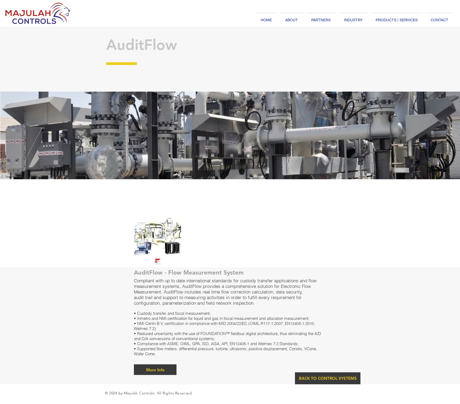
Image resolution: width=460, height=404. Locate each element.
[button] (155, 369)
